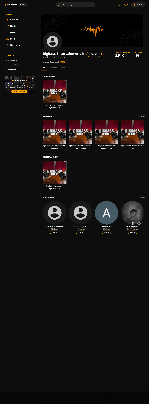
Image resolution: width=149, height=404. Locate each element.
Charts (13, 26)
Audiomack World (13, 60)
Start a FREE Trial (19, 91)
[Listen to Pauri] (132, 132)
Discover (14, 19)
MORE (62, 62)
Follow (94, 54)
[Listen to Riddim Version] (106, 132)
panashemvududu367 (54, 226)
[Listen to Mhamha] (54, 132)
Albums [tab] (63, 68)
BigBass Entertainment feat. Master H (54, 146)
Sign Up (120, 5)
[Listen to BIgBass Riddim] (54, 91)
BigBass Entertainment (54, 105)
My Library (15, 45)
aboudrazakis (106, 226)
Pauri (132, 148)
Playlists (14, 32)
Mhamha (54, 148)
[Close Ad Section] (33, 79)
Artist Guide (11, 69)
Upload (139, 5)
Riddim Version (106, 148)
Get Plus (23, 5)
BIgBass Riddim (55, 108)
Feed (12, 38)
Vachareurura (80, 148)
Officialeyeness (132, 226)
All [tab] (44, 68)
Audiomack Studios (13, 65)
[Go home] (10, 4)
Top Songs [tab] (53, 68)
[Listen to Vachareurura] (80, 132)
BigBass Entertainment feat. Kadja (132, 146)
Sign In (126, 5)
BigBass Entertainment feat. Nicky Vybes (80, 146)
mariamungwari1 (80, 226)
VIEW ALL (142, 117)
